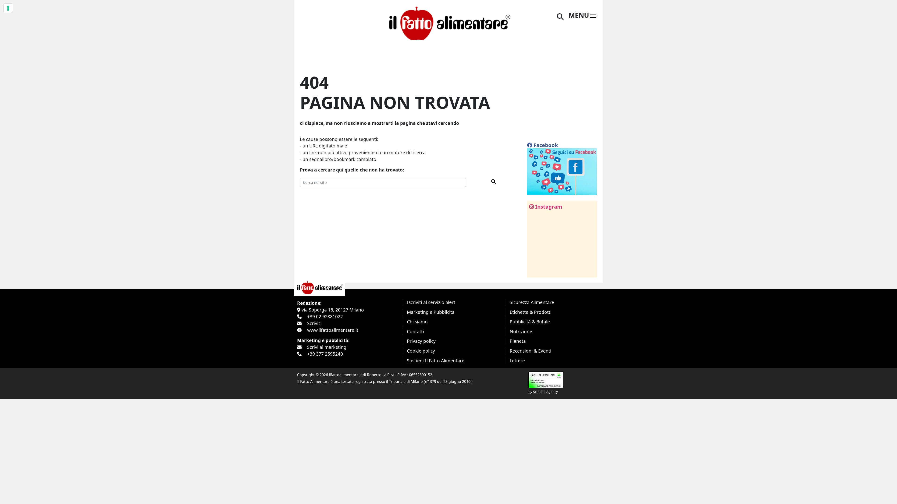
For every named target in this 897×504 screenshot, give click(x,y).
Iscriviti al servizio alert (431, 302)
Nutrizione (521, 331)
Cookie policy (421, 351)
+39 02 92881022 (325, 316)
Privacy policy (421, 341)
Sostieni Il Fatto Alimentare (435, 360)
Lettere (517, 360)
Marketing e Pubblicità (431, 312)
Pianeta (518, 341)
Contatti (415, 331)
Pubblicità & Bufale (530, 321)
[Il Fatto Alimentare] (448, 23)
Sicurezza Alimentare (532, 302)
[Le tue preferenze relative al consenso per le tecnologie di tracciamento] (8, 8)
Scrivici (314, 323)
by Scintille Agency (543, 391)
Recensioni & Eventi (530, 351)
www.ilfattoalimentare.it (332, 330)
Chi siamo (417, 321)
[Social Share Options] (534, 271)
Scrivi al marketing (326, 347)
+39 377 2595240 (325, 354)
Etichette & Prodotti (531, 312)
